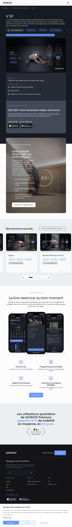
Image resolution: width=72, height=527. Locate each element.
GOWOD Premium (32, 484)
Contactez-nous (52, 484)
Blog (7, 487)
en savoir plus (36, 395)
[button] (68, 3)
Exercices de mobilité (20, 8)
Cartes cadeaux (10, 490)
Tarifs (7, 484)
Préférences (44, 523)
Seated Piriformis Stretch (53, 255)
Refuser (27, 523)
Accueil (6, 8)
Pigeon (11, 255)
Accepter (11, 523)
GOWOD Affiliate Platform (34, 481)
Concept (8, 481)
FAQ (49, 481)
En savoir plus (7, 517)
